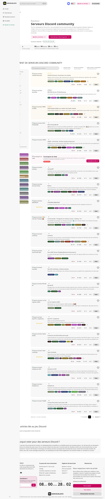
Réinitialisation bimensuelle (19, 146)
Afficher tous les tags (18, 71)
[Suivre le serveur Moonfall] (98, 91)
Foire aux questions (67, 468)
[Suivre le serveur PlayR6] (98, 401)
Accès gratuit (17, 74)
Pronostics (16, 111)
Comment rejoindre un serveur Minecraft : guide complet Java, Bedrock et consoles (47, 473)
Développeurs (17, 90)
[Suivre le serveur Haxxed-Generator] (98, 74)
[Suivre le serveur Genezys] (98, 167)
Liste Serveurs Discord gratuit (58, 37)
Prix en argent (16, 144)
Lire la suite (33, 32)
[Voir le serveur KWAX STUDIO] (45, 41)
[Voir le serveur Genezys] (52, 41)
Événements (17, 85)
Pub (14, 97)
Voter (96, 84)
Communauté (17, 92)
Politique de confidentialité (79, 481)
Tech (15, 135)
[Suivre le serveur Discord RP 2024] (98, 251)
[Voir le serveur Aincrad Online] (54, 41)
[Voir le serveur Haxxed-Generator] (50, 41)
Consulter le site (92, 161)
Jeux (15, 76)
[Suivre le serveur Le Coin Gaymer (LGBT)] (98, 301)
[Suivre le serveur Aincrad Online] (98, 184)
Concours (16, 107)
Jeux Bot (15, 130)
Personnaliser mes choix (87, 494)
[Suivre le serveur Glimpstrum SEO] (98, 368)
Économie (16, 78)
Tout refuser (87, 490)
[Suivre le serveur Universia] (98, 234)
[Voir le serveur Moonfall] (44, 41)
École (15, 137)
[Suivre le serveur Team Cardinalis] (98, 351)
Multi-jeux (16, 128)
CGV (66, 497)
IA (14, 142)
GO (33, 485)
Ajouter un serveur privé (68, 466)
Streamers (16, 116)
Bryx (49, 497)
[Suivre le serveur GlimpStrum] (98, 384)
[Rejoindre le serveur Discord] (68, 3)
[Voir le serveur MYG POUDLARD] (47, 41)
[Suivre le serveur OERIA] (98, 140)
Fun (15, 81)
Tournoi (15, 109)
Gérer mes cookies (56, 497)
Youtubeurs (16, 114)
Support (64, 473)
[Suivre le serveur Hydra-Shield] (98, 334)
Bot (14, 88)
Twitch (15, 118)
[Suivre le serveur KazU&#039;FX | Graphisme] (98, 317)
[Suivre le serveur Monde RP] (98, 284)
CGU (63, 497)
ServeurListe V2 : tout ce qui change (46, 467)
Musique (15, 125)
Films (15, 95)
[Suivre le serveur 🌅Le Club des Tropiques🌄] (98, 217)
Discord (64, 471)
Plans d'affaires (17, 104)
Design (15, 139)
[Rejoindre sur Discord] (21, 473)
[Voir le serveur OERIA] (49, 41)
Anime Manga (17, 132)
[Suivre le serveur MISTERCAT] (98, 201)
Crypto (15, 100)
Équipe (15, 123)
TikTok (15, 121)
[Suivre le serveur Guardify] (98, 268)
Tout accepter (87, 486)
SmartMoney (16, 102)
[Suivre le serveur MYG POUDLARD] (98, 123)
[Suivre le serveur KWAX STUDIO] (98, 107)
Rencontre (16, 83)
